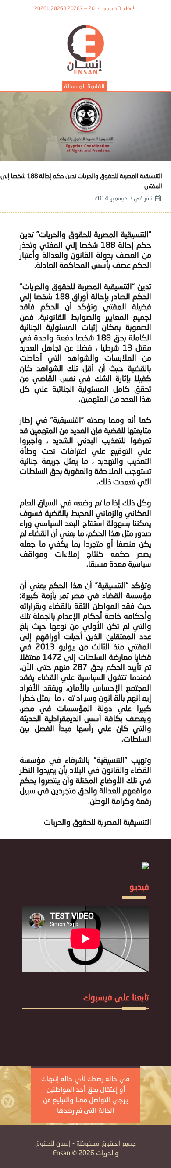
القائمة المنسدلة (84, 87)
